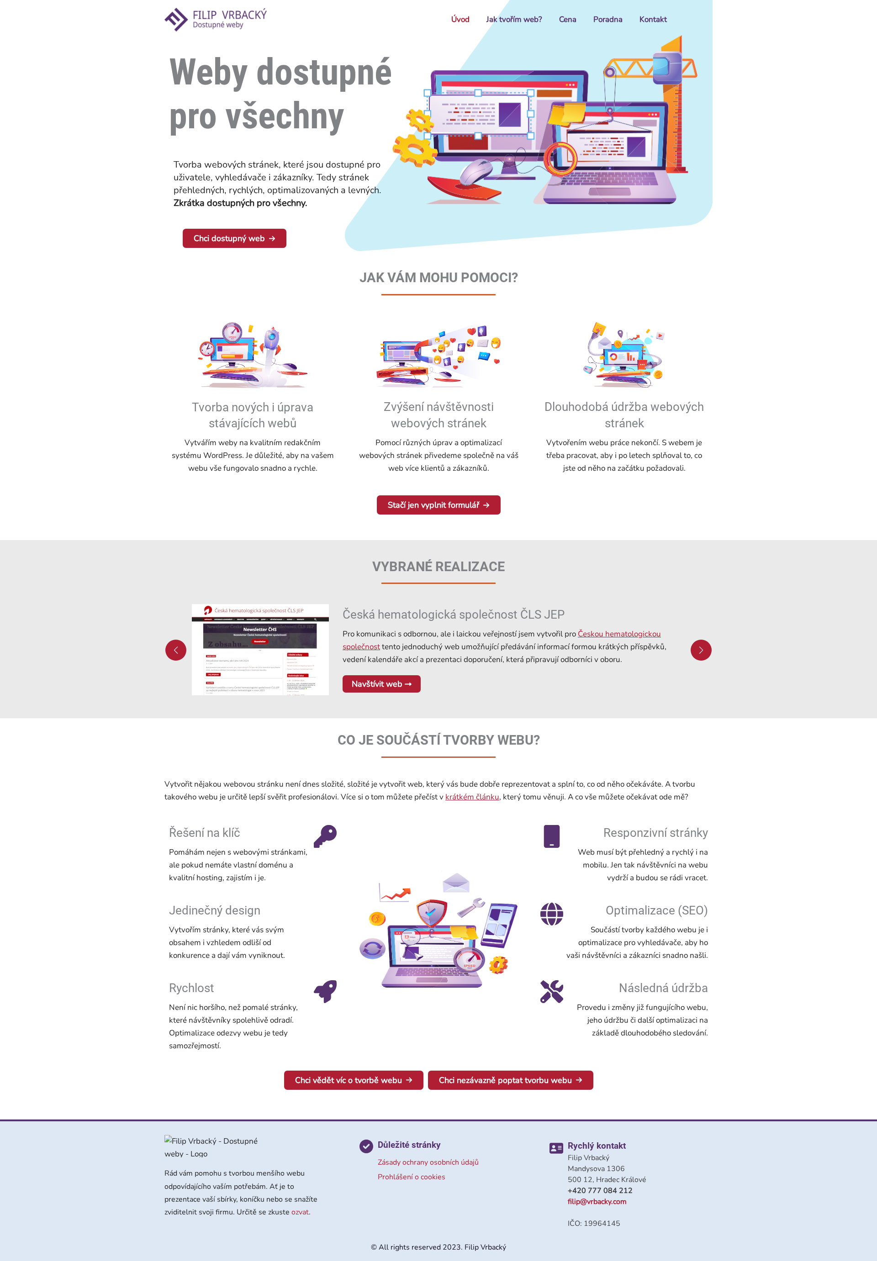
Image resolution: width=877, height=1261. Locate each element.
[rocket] (325, 991)
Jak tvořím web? (514, 19)
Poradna (608, 19)
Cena (567, 19)
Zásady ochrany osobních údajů (428, 1162)
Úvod (460, 19)
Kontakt (653, 19)
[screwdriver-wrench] (551, 991)
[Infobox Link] (252, 403)
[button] (234, 238)
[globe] (551, 914)
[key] (325, 836)
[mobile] (551, 836)
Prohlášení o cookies (411, 1177)
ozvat (300, 1212)
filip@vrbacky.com (597, 1202)
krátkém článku (472, 797)
